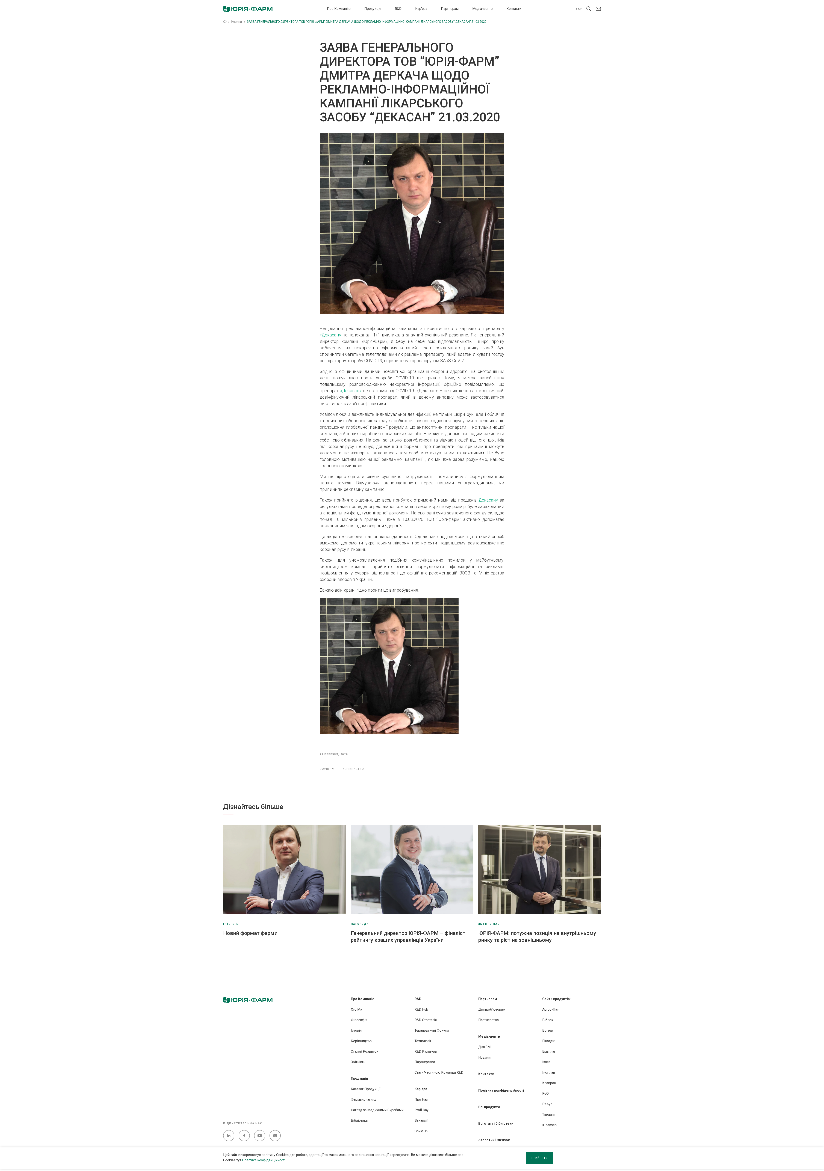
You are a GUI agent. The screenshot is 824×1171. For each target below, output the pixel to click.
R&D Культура (426, 1051)
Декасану (488, 500)
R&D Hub (421, 1009)
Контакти (513, 9)
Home (225, 21)
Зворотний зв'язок (494, 1140)
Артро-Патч (551, 1009)
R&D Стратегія (426, 1020)
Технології (423, 1041)
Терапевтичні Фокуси (432, 1030)
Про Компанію (339, 9)
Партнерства (425, 1062)
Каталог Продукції (365, 1089)
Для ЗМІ (485, 1047)
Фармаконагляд (363, 1099)
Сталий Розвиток (364, 1051)
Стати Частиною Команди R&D (439, 1072)
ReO (545, 1093)
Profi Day (422, 1110)
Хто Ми (356, 1009)
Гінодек (548, 1041)
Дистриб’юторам (491, 1009)
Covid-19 (421, 1131)
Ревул (547, 1104)
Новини (484, 1057)
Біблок (547, 1020)
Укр (579, 8)
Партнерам (450, 9)
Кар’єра (421, 9)
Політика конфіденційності (263, 1160)
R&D (398, 9)
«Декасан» (330, 335)
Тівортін (548, 1114)
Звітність (358, 1062)
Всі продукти (489, 1107)
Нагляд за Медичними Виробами (377, 1110)
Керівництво (361, 1041)
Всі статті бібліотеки (495, 1123)
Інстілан (548, 1072)
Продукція (372, 9)
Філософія (359, 1020)
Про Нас (421, 1099)
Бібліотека (359, 1120)
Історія (356, 1030)
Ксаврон (549, 1083)
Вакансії (421, 1120)
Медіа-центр (482, 9)
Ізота (546, 1062)
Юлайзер (549, 1125)
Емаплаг (549, 1051)
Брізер (547, 1030)
